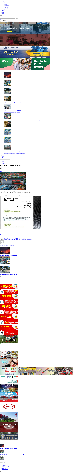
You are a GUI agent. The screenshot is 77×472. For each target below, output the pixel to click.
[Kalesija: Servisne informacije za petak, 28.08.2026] (7, 93)
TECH (3, 12)
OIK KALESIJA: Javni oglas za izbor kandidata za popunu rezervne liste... (12, 454)
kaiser (2, 167)
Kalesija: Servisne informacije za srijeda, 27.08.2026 (12, 110)
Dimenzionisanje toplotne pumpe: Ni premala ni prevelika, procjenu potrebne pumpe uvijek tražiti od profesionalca (17, 239)
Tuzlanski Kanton (5, 469)
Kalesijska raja (5, 4)
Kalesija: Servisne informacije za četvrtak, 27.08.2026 (12, 102)
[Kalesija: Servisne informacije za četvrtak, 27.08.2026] (7, 101)
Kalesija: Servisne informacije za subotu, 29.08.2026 (8, 255)
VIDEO (3, 157)
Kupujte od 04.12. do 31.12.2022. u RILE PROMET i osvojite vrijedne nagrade (14, 238)
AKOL (4, 2)
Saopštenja (4, 468)
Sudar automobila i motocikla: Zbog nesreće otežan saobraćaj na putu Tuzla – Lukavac (18, 151)
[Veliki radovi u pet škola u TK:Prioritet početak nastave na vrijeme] (7, 134)
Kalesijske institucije (6, 5)
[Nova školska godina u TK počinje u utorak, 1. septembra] (7, 142)
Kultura (4, 9)
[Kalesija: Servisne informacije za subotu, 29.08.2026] (7, 77)
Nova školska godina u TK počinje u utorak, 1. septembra (13, 143)
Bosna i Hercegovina (5, 466)
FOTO (3, 13)
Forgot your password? (3, 19)
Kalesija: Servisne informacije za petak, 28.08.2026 (12, 94)
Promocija (3, 162)
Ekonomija (5, 6)
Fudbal (10, 112)
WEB (2, 11)
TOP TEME (3, 71)
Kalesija (3, 1)
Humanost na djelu (6, 8)
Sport (2, 154)
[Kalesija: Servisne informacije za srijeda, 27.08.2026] (7, 109)
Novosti (3, 467)
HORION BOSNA (6, 7)
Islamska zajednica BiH (20, 153)
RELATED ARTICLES (3, 245)
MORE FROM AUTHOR (10, 245)
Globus (3, 10)
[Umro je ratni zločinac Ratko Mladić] (7, 126)
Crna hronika (8, 112)
